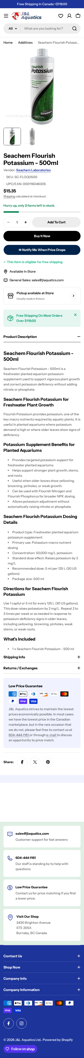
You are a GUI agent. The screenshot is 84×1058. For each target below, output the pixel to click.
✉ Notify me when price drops (42, 250)
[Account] (60, 15)
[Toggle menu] (6, 15)
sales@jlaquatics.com (48, 280)
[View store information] (73, 295)
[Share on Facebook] (22, 762)
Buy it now (42, 236)
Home (8, 42)
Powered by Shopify (58, 1040)
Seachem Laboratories (33, 170)
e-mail (51, 735)
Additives (25, 42)
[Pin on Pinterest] (48, 762)
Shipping (9, 196)
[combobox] (42, 28)
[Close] (75, 315)
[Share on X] (35, 762)
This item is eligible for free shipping (32, 262)
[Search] (74, 28)
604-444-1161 (19, 735)
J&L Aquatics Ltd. (28, 1040)
